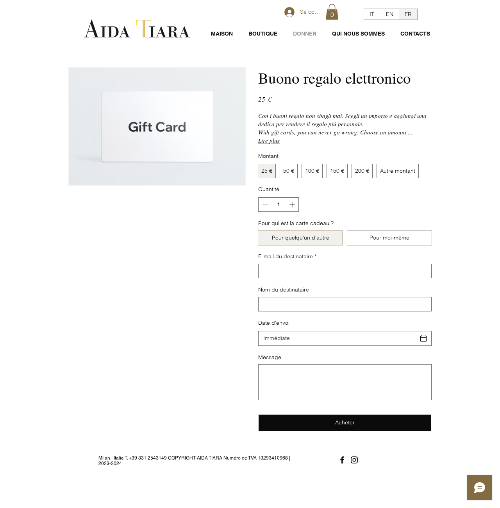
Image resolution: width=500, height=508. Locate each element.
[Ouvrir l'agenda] (423, 338)
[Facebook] (342, 460)
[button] (332, 12)
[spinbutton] (278, 204)
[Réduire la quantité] (264, 204)
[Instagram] (354, 460)
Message (269, 357)
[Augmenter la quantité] (293, 204)
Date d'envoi (273, 322)
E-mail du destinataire (287, 256)
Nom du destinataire (283, 289)
